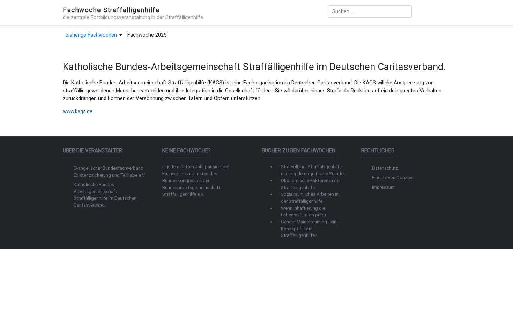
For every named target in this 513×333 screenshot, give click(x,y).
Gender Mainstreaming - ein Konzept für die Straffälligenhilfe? (308, 228)
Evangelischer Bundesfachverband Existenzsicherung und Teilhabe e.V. (110, 171)
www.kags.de (77, 111)
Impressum (383, 187)
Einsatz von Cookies (393, 177)
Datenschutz (385, 168)
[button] (94, 35)
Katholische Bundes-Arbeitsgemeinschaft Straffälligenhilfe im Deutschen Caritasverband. (105, 195)
